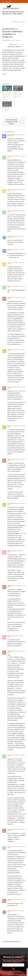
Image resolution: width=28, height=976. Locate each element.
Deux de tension (6, 107)
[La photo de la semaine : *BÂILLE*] (18, 88)
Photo (12, 40)
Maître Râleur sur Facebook (12, 910)
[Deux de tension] (7, 104)
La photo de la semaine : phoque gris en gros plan (6, 93)
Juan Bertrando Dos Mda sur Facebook (15, 236)
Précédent (15, 22)
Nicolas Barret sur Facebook (13, 189)
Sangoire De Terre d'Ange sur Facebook (15, 134)
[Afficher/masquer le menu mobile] (25, 5)
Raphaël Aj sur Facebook (12, 550)
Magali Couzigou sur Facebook (13, 297)
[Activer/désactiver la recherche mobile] (22, 5)
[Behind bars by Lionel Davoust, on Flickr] (14, 44)
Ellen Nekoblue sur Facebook (13, 349)
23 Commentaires (17, 40)
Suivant (22, 22)
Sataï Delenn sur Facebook (12, 249)
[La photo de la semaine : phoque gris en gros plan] (7, 88)
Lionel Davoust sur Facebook (13, 156)
